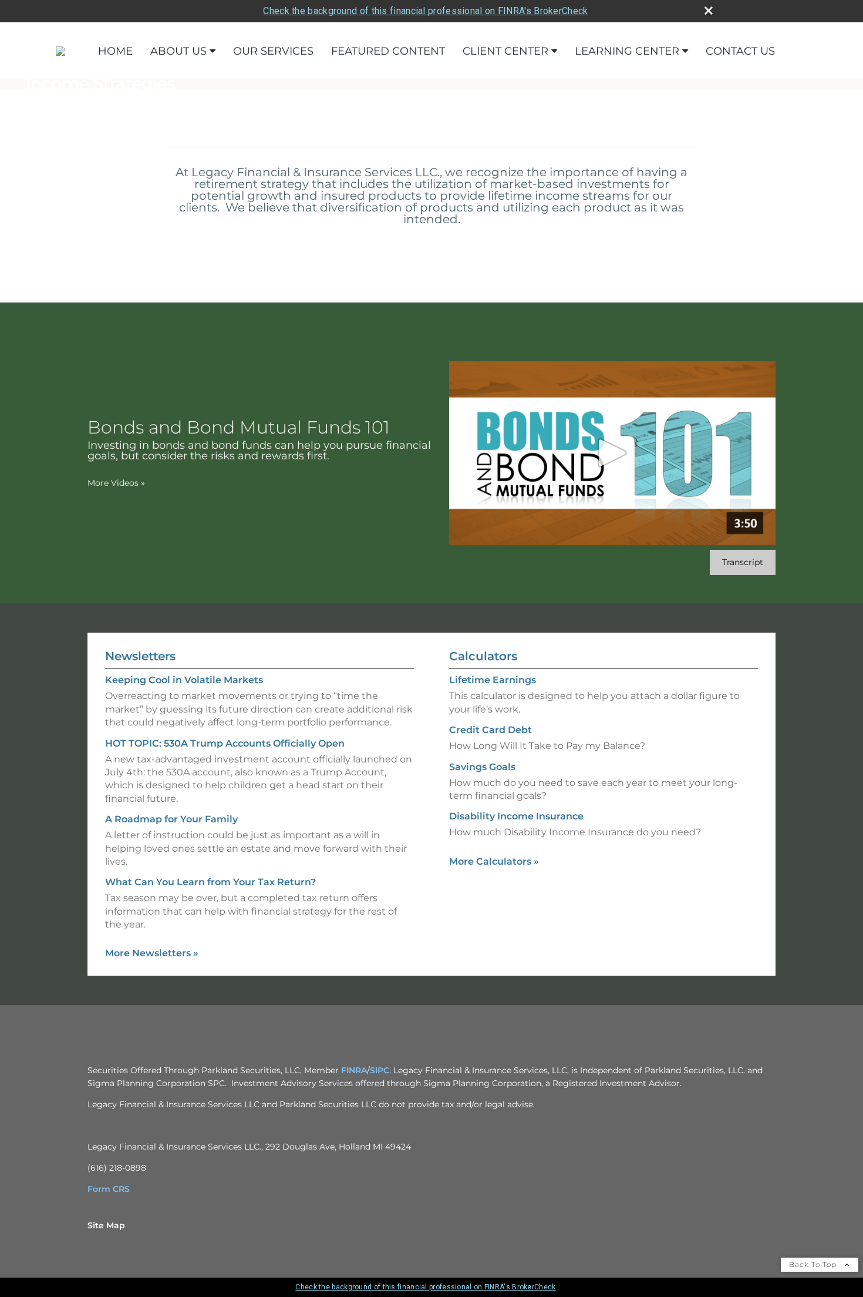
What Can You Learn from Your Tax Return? (210, 882)
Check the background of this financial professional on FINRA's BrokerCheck (425, 10)
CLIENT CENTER (505, 51)
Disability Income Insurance (516, 816)
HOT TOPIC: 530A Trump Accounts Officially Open (225, 743)
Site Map (106, 1225)
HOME (115, 51)
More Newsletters (151, 953)
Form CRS (108, 1189)
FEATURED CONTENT (388, 51)
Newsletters (140, 656)
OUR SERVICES (273, 51)
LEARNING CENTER (627, 51)
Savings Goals (482, 766)
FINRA (354, 1070)
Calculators (483, 656)
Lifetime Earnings (492, 680)
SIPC (379, 1070)
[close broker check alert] (708, 10)
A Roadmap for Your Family (171, 819)
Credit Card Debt (490, 729)
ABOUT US (178, 51)
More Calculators (494, 861)
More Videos (116, 483)
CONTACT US (740, 51)
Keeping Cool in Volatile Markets (184, 680)
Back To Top (814, 1264)
